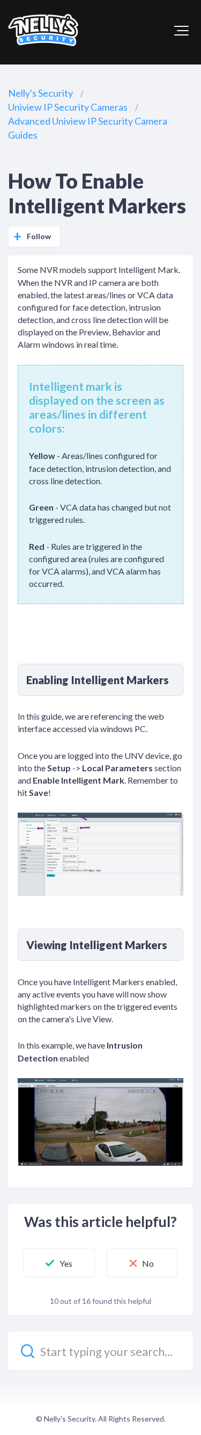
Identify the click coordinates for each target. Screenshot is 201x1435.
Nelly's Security (40, 93)
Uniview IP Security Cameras (68, 107)
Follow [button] (39, 236)
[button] (181, 30)
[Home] (43, 30)
